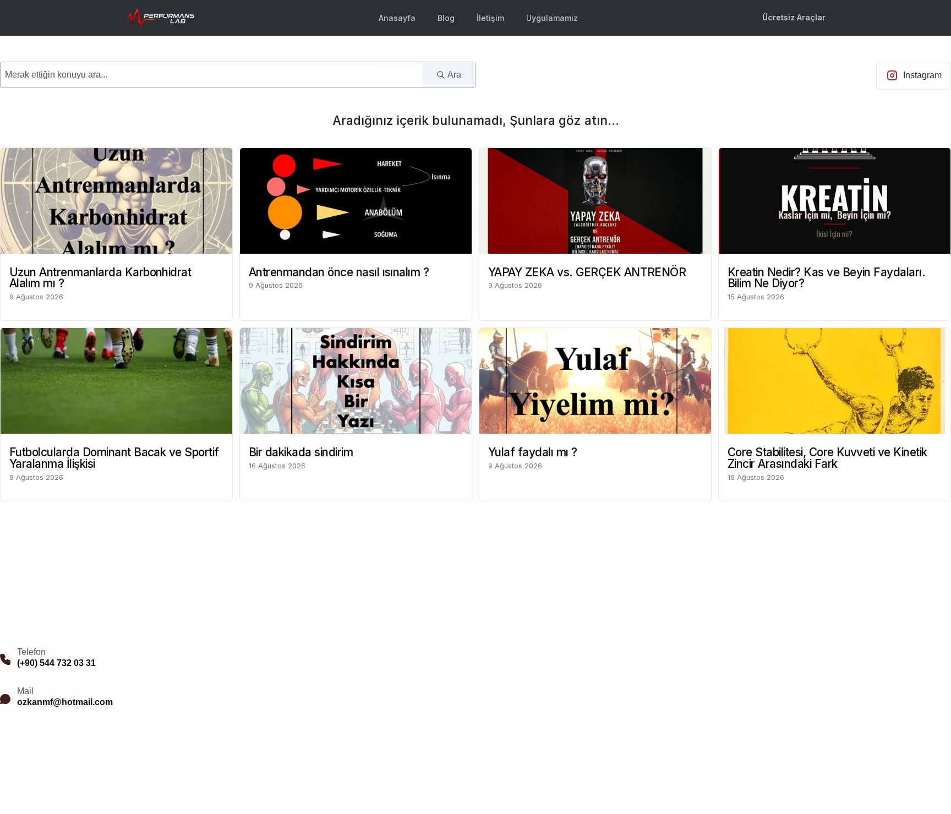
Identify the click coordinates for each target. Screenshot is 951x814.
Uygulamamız (552, 18)
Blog (446, 18)
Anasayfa (397, 18)
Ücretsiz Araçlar (794, 17)
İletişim (490, 18)
